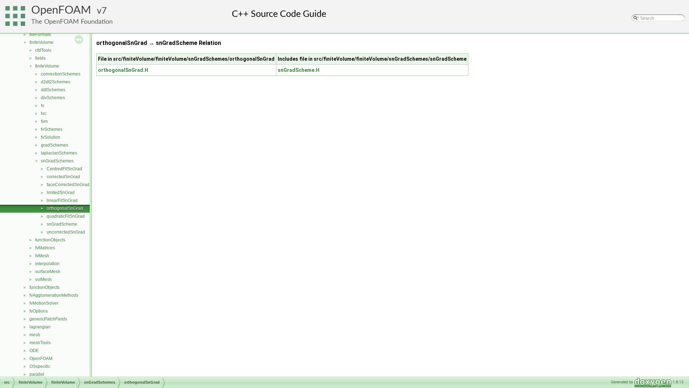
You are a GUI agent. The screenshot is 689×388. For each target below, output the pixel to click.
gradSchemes (54, 145)
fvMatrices (45, 247)
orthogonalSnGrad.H (123, 70)
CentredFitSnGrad (64, 168)
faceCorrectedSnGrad (68, 184)
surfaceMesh (47, 271)
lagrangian (40, 326)
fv (42, 105)
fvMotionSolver (43, 303)
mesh (34, 334)
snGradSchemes (57, 160)
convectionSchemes (60, 74)
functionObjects (50, 239)
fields (40, 58)
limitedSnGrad (61, 192)
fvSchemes (51, 129)
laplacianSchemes (59, 153)
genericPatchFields (48, 319)
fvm (44, 121)
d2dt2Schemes (55, 81)
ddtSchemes (53, 89)
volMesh (43, 279)
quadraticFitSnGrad (66, 216)
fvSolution (50, 137)
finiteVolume (41, 42)
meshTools (40, 342)
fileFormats (40, 34)
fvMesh (42, 255)
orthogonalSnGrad (65, 208)
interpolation (47, 263)
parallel (36, 374)
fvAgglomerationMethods (53, 295)
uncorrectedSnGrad (66, 232)
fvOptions (38, 311)
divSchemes (53, 97)
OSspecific (39, 366)
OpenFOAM (61, 10)
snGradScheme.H (298, 70)
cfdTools (43, 50)
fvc (43, 113)
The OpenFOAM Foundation (72, 21)
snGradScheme (62, 224)
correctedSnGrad (63, 176)
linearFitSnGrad (62, 200)
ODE (34, 350)
